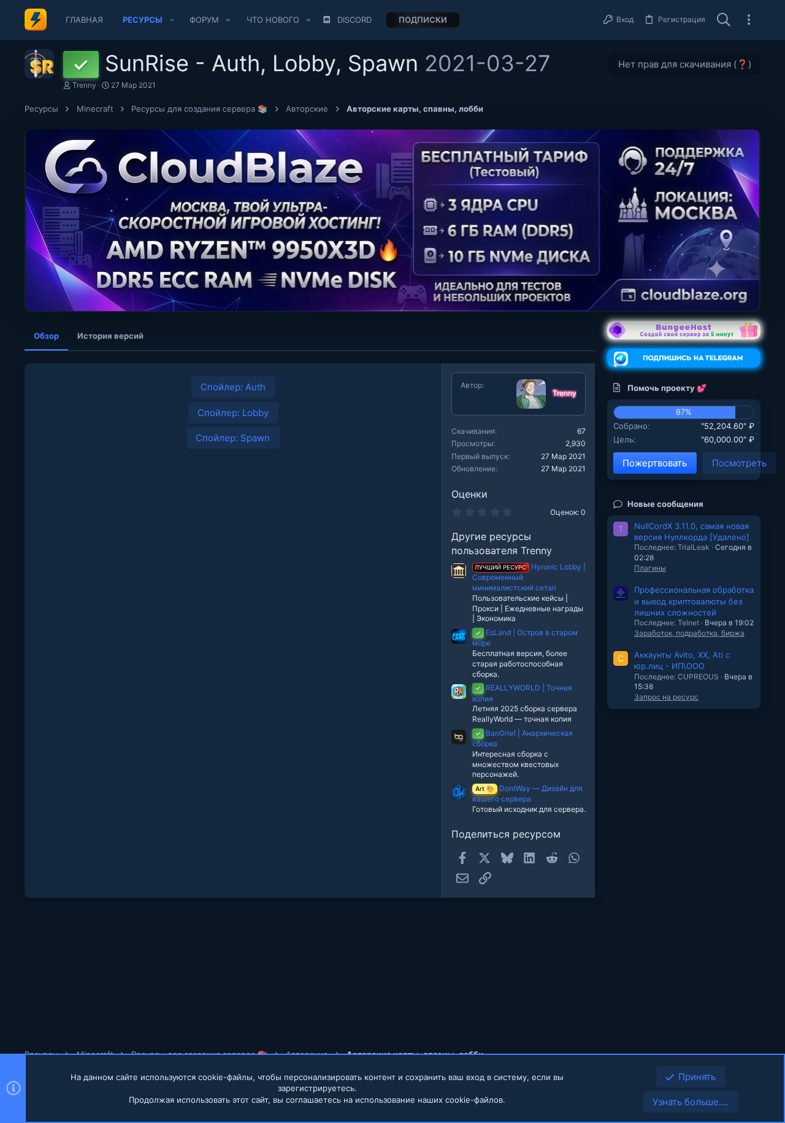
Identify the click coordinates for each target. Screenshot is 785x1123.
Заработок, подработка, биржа (689, 633)
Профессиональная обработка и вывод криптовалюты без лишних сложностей (694, 601)
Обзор (46, 336)
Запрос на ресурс (666, 696)
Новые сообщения (665, 504)
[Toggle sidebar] (748, 19)
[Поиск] (723, 20)
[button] (172, 20)
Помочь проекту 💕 (666, 388)
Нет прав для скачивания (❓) (684, 64)
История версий (110, 336)
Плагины (650, 568)
